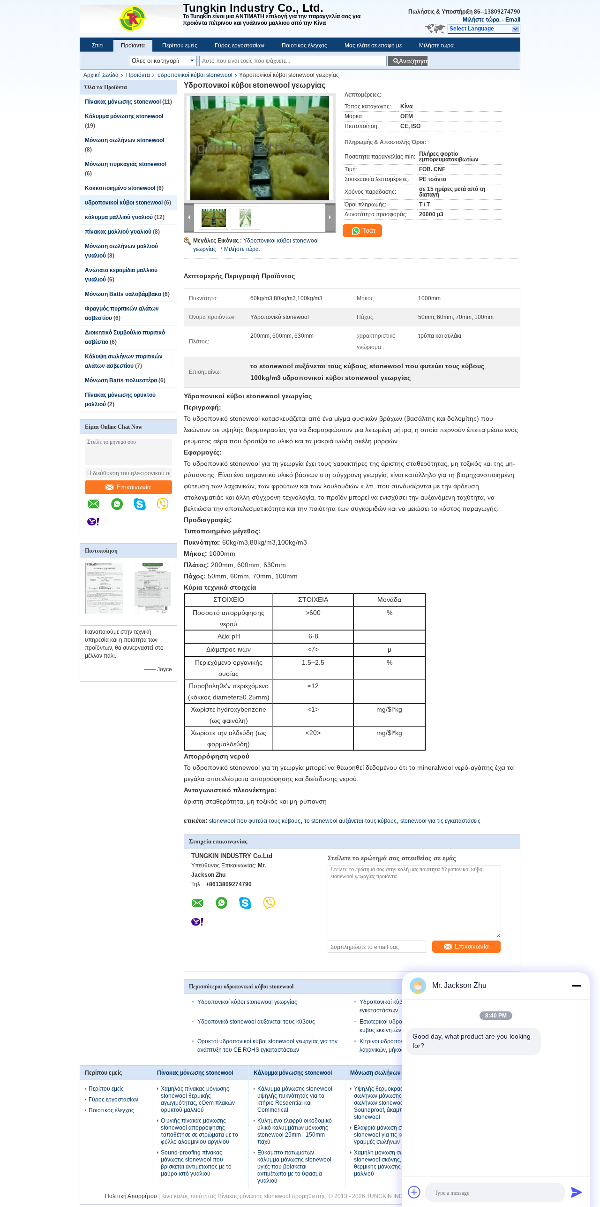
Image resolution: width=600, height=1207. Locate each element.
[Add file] (414, 1192)
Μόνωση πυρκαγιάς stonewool (125, 164)
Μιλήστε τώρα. (482, 19)
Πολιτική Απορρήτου (131, 1196)
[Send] (576, 1192)
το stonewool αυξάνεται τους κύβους (350, 821)
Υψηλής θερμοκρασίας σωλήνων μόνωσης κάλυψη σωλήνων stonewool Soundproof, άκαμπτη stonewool (388, 1103)
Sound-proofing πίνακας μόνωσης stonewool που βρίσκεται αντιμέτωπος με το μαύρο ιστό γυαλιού (196, 1163)
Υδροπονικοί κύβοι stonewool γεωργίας (247, 1002)
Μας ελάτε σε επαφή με (373, 45)
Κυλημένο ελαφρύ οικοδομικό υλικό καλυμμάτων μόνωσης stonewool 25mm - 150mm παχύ (294, 1131)
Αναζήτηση (413, 61)
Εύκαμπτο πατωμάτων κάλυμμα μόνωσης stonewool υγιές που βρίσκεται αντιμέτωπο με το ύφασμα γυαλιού (294, 1166)
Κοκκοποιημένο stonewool (120, 188)
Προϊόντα (133, 45)
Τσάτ (367, 230)
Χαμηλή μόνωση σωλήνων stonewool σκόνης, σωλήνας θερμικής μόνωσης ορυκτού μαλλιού (389, 1163)
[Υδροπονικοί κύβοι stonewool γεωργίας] (260, 148)
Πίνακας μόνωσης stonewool (123, 102)
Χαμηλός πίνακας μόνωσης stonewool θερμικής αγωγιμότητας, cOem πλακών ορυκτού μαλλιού (198, 1099)
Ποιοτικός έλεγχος (304, 45)
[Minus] (576, 985)
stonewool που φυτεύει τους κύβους (254, 821)
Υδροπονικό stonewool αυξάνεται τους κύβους (256, 1021)
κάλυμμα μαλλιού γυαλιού (119, 217)
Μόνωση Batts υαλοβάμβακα (123, 294)
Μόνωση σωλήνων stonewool (124, 140)
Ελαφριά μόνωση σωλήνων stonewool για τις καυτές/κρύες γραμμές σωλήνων (392, 1134)
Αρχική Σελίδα (101, 75)
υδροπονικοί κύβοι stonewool (195, 75)
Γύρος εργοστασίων (239, 45)
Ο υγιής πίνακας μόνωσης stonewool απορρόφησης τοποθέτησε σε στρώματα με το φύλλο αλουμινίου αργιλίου (199, 1131)
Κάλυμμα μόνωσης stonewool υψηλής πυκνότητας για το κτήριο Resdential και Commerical (294, 1099)
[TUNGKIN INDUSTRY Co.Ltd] (131, 19)
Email (512, 19)
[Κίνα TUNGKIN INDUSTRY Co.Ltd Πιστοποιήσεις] (104, 611)
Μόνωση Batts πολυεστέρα (121, 380)
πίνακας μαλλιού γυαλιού (118, 231)
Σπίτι (98, 45)
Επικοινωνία (134, 487)
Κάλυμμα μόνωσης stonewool (124, 116)
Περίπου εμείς (179, 45)
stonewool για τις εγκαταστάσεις (440, 821)
